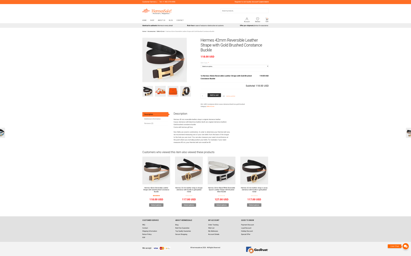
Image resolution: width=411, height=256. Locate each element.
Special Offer (245, 234)
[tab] (155, 114)
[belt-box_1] (161, 91)
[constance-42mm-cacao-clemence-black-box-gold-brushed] (148, 91)
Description (148, 114)
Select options (156, 205)
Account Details (213, 234)
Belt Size (205, 63)
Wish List (211, 228)
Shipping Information (149, 231)
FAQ (143, 225)
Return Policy (147, 234)
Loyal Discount (246, 228)
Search (264, 13)
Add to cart (214, 95)
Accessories (151, 31)
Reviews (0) (148, 123)
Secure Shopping (181, 234)
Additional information (152, 119)
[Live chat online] (398, 247)
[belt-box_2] (174, 91)
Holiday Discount (247, 231)
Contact (180, 20)
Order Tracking (213, 225)
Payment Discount (247, 225)
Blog (171, 20)
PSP (143, 237)
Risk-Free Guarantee (182, 228)
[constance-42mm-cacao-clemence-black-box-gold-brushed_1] (186, 91)
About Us (161, 20)
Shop (152, 20)
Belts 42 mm (161, 31)
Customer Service (149, 2)
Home (144, 20)
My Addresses (213, 231)
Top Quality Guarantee (183, 231)
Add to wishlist (230, 96)
